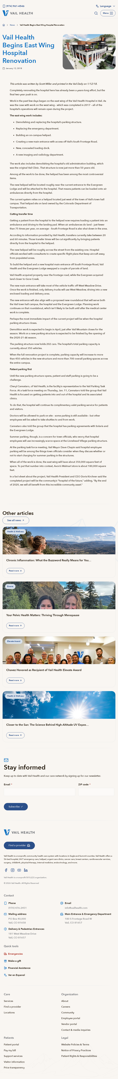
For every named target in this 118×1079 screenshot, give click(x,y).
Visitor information (14, 1062)
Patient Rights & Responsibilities (79, 1056)
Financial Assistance (19, 968)
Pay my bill (10, 1050)
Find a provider (12, 1006)
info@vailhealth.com (76, 908)
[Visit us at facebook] (6, 870)
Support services (13, 1056)
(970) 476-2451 (17, 908)
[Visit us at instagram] (12, 870)
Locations (9, 1012)
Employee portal (70, 1018)
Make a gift (14, 961)
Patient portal (11, 1044)
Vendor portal (69, 1024)
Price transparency (14, 1067)
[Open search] (96, 13)
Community (67, 1012)
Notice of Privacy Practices (76, 1050)
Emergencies (15, 954)
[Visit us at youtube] (19, 870)
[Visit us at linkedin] (26, 870)
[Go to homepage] (3, 25)
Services (8, 1001)
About (64, 1001)
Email (8, 784)
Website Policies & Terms (75, 1044)
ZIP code (84, 784)
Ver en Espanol (16, 975)
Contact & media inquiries (75, 1030)
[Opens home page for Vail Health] (17, 13)
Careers (65, 1006)
